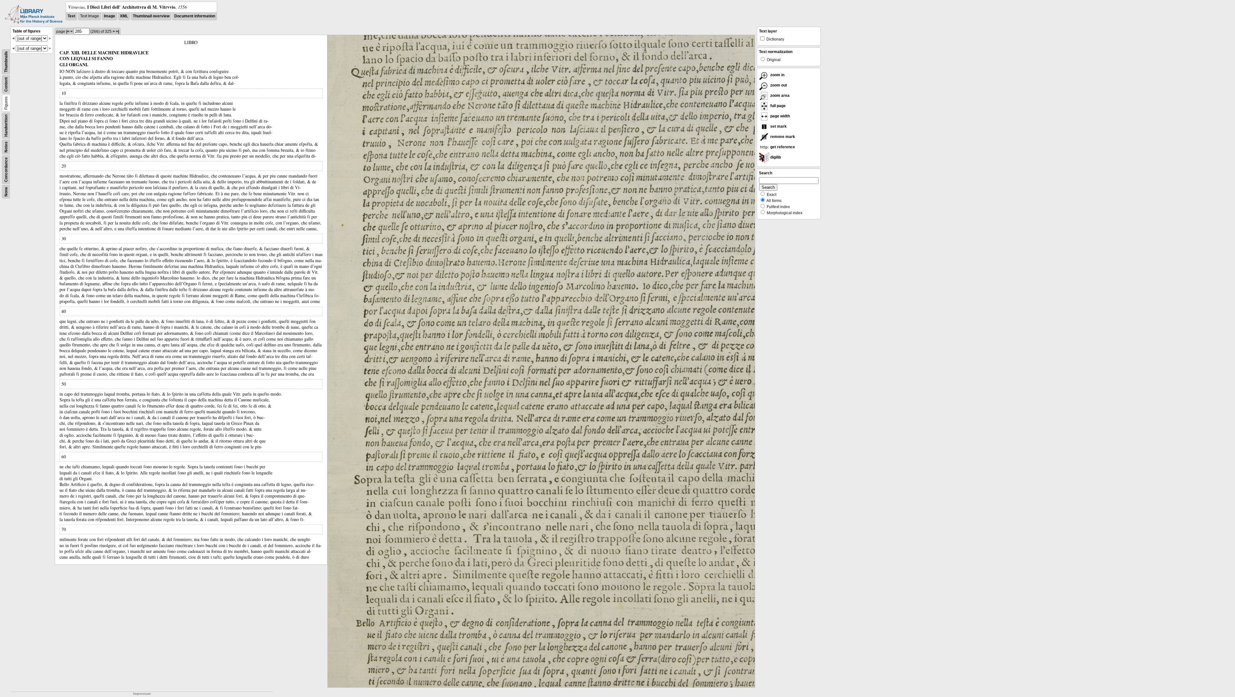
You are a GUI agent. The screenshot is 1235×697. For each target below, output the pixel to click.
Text (71, 16)
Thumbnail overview (151, 16)
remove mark (782, 136)
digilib (775, 157)
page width (779, 116)
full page (777, 106)
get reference (782, 147)
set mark (778, 126)
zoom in (776, 75)
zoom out (778, 85)
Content (6, 84)
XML (124, 16)
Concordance (6, 169)
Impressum (142, 693)
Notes (6, 147)
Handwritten (6, 126)
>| (117, 31)
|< (67, 31)
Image (109, 16)
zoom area (779, 95)
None (6, 192)
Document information (194, 16)
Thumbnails (6, 61)
